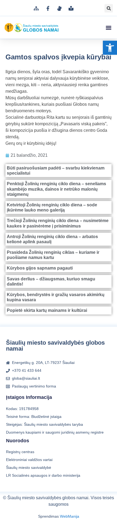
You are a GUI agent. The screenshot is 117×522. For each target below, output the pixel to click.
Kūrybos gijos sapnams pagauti (40, 268)
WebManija (69, 516)
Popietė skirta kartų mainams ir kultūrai (47, 310)
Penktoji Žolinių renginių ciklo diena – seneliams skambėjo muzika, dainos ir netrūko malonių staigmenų (56, 188)
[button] (110, 48)
